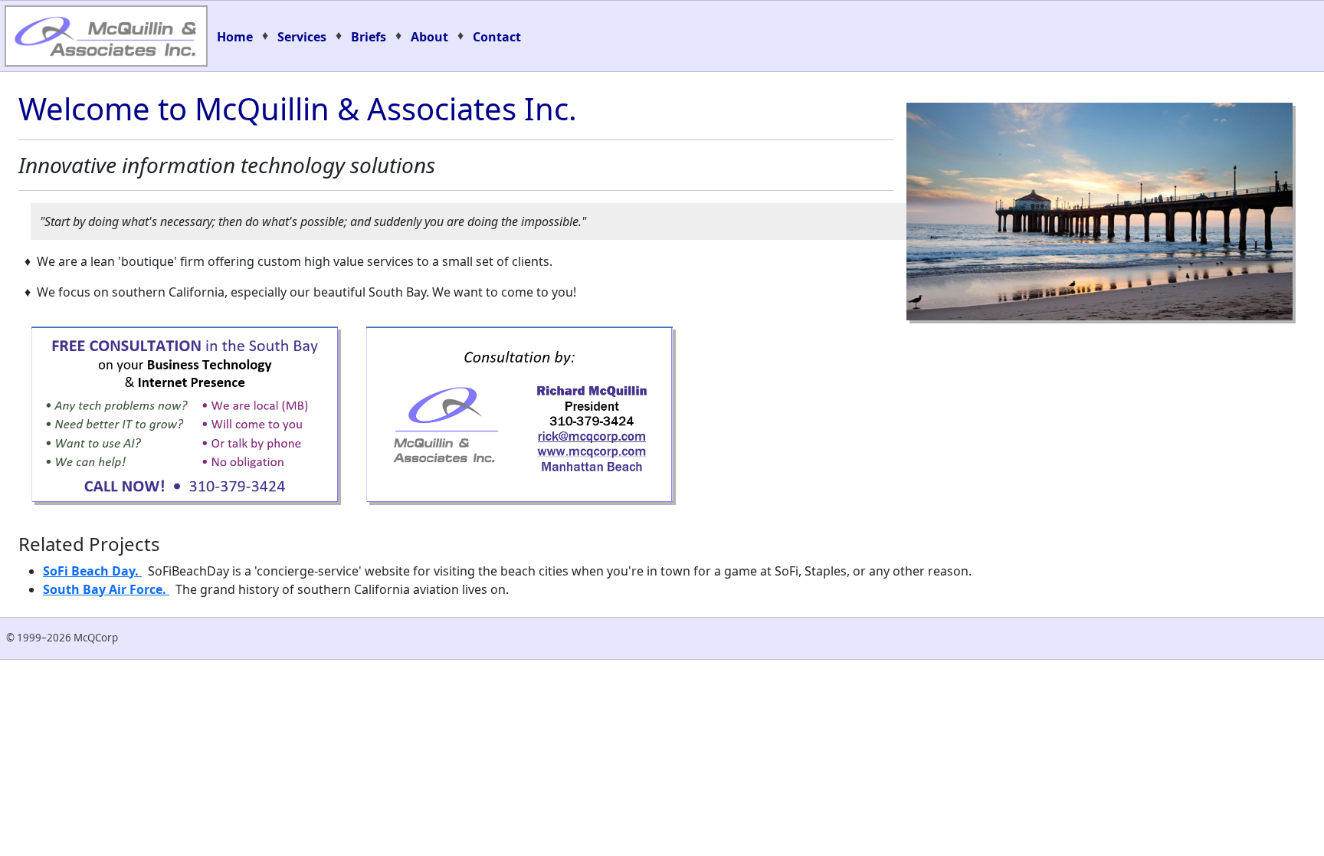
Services (301, 36)
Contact (497, 36)
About (429, 36)
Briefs (368, 36)
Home (235, 36)
